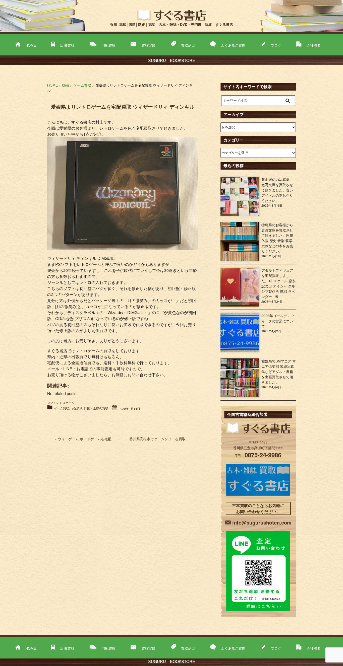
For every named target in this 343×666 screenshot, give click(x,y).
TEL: (258, 456)
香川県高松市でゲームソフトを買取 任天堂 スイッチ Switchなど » (181, 438)
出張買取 (67, 45)
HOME (30, 45)
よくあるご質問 (233, 45)
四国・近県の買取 (96, 408)
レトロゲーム (65, 402)
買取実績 (148, 45)
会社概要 (314, 45)
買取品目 (188, 45)
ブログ (276, 45)
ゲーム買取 (61, 408)
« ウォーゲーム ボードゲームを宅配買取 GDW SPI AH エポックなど (110, 438)
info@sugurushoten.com (262, 522)
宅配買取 (108, 45)
